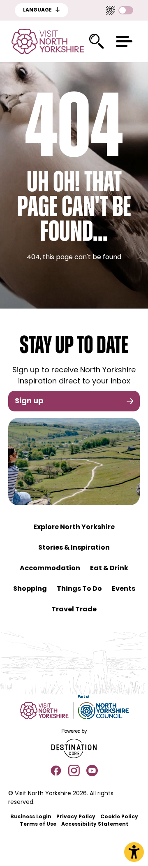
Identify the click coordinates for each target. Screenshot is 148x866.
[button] (124, 41)
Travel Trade (74, 609)
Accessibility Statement (94, 824)
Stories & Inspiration (74, 548)
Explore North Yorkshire (74, 527)
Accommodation (50, 568)
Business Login (30, 817)
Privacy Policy (75, 817)
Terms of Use (38, 824)
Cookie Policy (119, 817)
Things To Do (79, 589)
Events (123, 589)
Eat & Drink (109, 568)
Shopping (30, 589)
